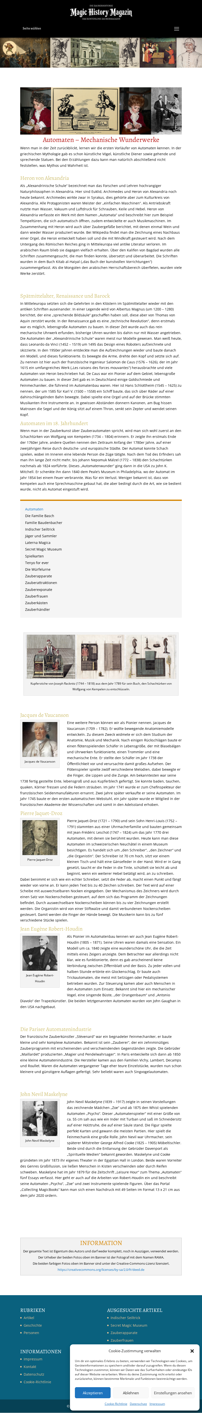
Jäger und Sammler (41, 536)
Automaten (34, 509)
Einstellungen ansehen (173, 1392)
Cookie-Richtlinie (116, 1404)
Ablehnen (131, 1392)
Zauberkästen (36, 603)
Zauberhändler (37, 610)
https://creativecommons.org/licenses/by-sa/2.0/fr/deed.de (101, 1269)
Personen (31, 1332)
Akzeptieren (93, 1392)
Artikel (29, 1317)
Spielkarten (34, 556)
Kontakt (30, 1366)
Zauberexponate (38, 590)
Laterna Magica (37, 543)
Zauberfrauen (36, 597)
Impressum (157, 1404)
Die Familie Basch (39, 516)
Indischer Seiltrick (40, 530)
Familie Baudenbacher (43, 523)
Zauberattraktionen (41, 583)
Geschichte (33, 1325)
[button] (192, 1351)
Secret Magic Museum (43, 550)
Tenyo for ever (37, 563)
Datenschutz (138, 1404)
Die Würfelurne (37, 570)
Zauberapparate (38, 576)
